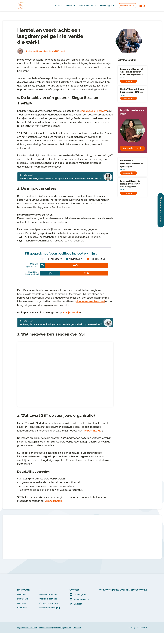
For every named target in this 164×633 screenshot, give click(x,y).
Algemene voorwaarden (27, 628)
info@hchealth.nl (81, 599)
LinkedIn (78, 604)
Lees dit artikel (128, 81)
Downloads (22, 599)
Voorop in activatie (48, 599)
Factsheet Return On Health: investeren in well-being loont (130, 184)
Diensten (21, 594)
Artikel (122, 78)
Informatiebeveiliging (49, 607)
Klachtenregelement (62, 628)
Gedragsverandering (49, 603)
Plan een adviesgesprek (161, 210)
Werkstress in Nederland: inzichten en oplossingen (131, 164)
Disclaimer (77, 628)
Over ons (21, 603)
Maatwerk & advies (48, 594)
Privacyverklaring (46, 628)
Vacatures (22, 607)
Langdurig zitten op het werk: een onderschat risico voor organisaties (131, 72)
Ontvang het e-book (132, 148)
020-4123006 (80, 594)
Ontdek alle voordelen (82, 548)
